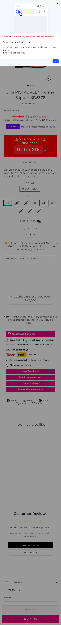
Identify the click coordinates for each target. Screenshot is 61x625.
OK (56, 61)
